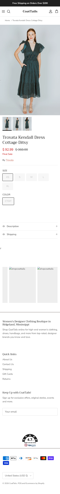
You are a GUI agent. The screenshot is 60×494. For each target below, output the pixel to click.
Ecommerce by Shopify (35, 483)
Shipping (7, 369)
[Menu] (3, 11)
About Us (7, 359)
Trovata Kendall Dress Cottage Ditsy (27, 20)
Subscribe (12, 421)
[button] (30, 440)
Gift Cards (7, 374)
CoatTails (13, 483)
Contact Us (8, 364)
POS (20, 483)
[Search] (10, 11)
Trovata (10, 160)
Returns (6, 378)
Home (7, 20)
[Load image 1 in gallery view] (30, 70)
